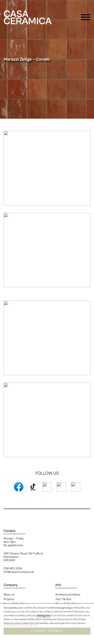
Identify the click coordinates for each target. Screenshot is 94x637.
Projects (9, 599)
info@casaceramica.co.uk (19, 571)
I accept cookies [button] (47, 631)
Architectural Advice (67, 594)
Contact (9, 531)
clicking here (44, 615)
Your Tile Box (63, 599)
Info (58, 585)
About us (9, 594)
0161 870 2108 (13, 568)
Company (11, 585)
